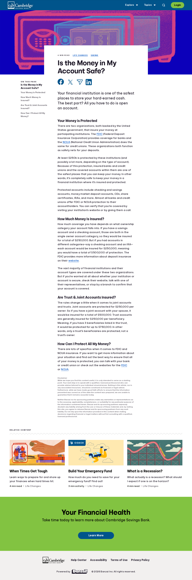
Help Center (79, 563)
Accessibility (98, 563)
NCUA (67, 145)
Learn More (96, 538)
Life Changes (65, 58)
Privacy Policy (140, 563)
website (74, 268)
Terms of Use (119, 563)
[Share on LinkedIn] (89, 86)
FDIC (101, 137)
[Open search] (163, 5)
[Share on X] (70, 86)
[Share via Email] (80, 85)
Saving (80, 58)
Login (177, 5)
